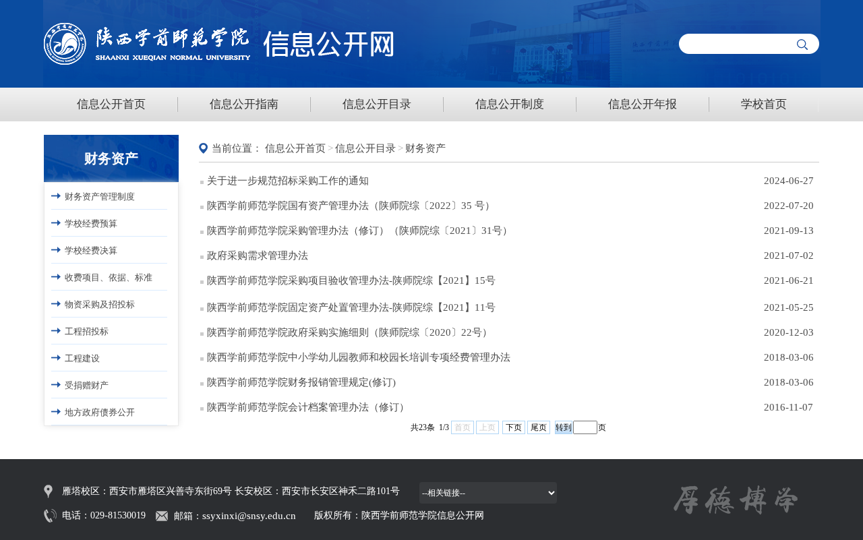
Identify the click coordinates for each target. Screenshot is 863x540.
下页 (514, 427)
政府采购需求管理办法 (257, 255)
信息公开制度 (509, 104)
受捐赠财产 (87, 385)
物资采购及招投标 (100, 304)
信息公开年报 (642, 104)
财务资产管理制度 (100, 196)
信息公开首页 (111, 104)
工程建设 (82, 358)
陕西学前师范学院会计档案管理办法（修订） (308, 407)
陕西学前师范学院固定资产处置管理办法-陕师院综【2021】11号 (351, 307)
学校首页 (764, 104)
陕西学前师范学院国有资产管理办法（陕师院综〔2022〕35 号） (351, 205)
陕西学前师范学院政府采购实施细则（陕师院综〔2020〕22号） (349, 332)
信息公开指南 (244, 104)
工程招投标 (87, 331)
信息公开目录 (377, 104)
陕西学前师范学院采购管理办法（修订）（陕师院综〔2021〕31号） (359, 230)
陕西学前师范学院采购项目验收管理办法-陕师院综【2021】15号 (351, 280)
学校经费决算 (91, 250)
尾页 (539, 427)
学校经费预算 (91, 223)
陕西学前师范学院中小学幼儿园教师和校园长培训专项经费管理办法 (358, 357)
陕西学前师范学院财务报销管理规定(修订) (301, 382)
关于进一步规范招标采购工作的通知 (288, 180)
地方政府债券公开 (100, 412)
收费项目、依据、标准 (108, 277)
